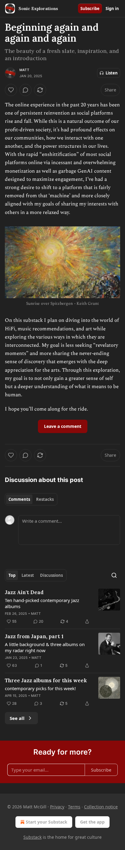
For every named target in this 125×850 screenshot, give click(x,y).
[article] (62, 607)
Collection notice (101, 807)
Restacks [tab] (45, 499)
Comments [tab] (19, 499)
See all (17, 718)
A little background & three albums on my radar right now (45, 647)
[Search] (114, 575)
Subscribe (90, 8)
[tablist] (31, 499)
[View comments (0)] (25, 90)
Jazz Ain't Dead (24, 592)
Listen (112, 73)
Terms (74, 807)
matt (24, 70)
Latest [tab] (28, 575)
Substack (32, 837)
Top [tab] (11, 575)
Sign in (112, 8)
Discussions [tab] (51, 575)
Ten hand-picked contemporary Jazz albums (42, 603)
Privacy (57, 807)
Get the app (92, 822)
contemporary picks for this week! (40, 688)
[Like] (11, 90)
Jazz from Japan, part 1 (34, 636)
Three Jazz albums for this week (46, 680)
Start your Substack (46, 822)
